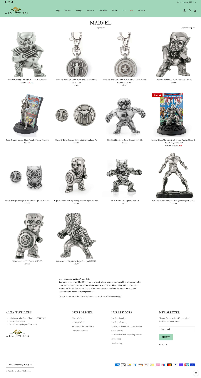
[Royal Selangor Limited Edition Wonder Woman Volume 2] (27, 115)
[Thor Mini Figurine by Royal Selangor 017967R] (173, 54)
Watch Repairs (117, 330)
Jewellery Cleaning (119, 322)
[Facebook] (5, 2)
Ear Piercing (116, 339)
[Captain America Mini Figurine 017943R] (27, 236)
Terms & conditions (80, 330)
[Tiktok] (12, 2)
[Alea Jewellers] (16, 10)
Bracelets (68, 10)
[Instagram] (9, 2)
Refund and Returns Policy (83, 326)
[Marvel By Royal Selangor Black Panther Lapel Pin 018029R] (27, 175)
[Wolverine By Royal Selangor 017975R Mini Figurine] (27, 54)
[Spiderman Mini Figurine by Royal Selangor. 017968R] (76, 236)
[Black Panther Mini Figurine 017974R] (125, 175)
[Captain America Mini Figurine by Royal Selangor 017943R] (76, 175)
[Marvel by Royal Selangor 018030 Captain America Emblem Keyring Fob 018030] (125, 54)
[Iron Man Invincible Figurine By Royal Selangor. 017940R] (173, 175)
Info (124, 10)
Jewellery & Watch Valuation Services (126, 326)
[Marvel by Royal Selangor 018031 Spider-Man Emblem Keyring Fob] (76, 54)
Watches (115, 10)
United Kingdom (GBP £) (185, 2)
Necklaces (90, 10)
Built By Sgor (26, 371)
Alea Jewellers (16, 371)
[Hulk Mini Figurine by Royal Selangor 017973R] (125, 115)
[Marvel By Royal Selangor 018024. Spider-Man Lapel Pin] (76, 115)
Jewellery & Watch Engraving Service (126, 335)
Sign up (166, 337)
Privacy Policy (78, 318)
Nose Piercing (116, 343)
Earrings (79, 10)
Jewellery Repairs (118, 318)
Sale (131, 10)
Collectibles (103, 10)
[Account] (184, 10)
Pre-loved (141, 10)
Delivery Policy (78, 322)
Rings (58, 10)
